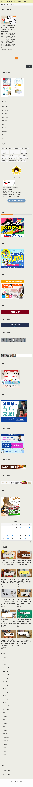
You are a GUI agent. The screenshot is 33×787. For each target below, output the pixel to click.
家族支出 (5, 120)
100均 (3, 148)
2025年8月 (5, 681)
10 (25, 530)
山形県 (7, 155)
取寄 (7, 153)
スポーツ (17, 150)
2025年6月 (5, 685)
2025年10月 (6, 674)
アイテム (5, 106)
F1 (6, 148)
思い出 (16, 155)
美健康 (3, 160)
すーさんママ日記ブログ (16, 1)
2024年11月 (6, 709)
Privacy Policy (6, 770)
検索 (29, 66)
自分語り (5, 127)
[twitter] (16, 206)
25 (29, 536)
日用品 (10, 158)
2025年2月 (5, 699)
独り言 (26, 158)
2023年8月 (5, 747)
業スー (21, 158)
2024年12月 (6, 706)
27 (8, 539)
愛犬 (20, 155)
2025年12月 (6, 667)
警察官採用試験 (12, 160)
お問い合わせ (6, 774)
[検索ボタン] (31, 1)
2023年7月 (5, 751)
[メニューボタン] (1, 1)
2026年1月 (5, 664)
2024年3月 (5, 727)
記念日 (5, 131)
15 (16, 533)
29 (16, 539)
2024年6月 (5, 716)
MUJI (10, 148)
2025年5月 (5, 688)
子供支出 (5, 113)
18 (29, 533)
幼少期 (11, 155)
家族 (26, 153)
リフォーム (23, 150)
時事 (15, 158)
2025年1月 (5, 702)
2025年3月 (5, 695)
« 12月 (3, 542)
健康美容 (5, 110)
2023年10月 (6, 740)
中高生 (3, 153)
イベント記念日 (5, 150)
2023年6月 (5, 754)
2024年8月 (5, 713)
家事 (22, 153)
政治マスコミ (4, 158)
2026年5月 (5, 657)
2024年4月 (5, 723)
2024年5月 (5, 720)
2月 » (30, 542)
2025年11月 (6, 671)
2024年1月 (5, 733)
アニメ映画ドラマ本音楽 (18, 148)
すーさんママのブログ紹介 (16, 200)
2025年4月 (5, 692)
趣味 (4, 134)
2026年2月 (5, 660)
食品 (25, 160)
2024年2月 (5, 730)
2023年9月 (5, 744)
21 (12, 536)
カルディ (12, 150)
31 (25, 539)
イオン (26, 148)
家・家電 (5, 117)
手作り (24, 155)
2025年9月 (5, 678)
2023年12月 (6, 737)
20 (8, 536)
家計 (3, 155)
